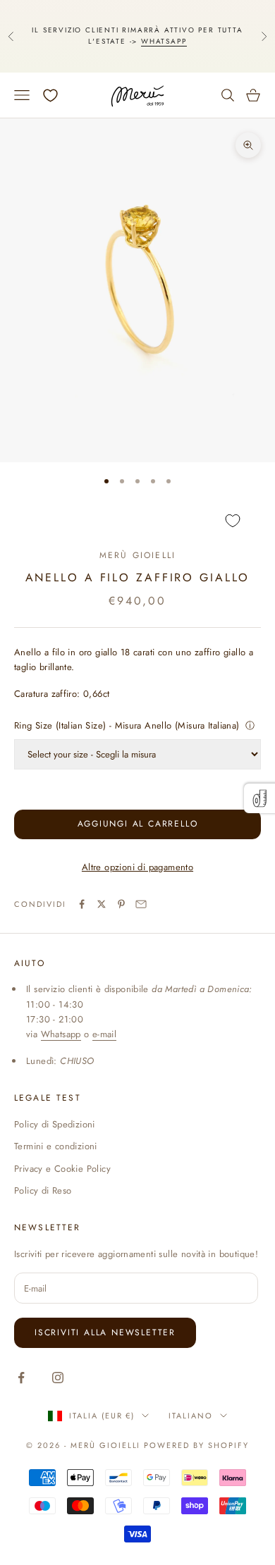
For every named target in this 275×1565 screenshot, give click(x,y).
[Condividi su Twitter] (101, 904)
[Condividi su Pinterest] (121, 904)
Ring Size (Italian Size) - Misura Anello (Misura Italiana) (127, 725)
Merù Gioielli (137, 555)
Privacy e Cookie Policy (62, 1168)
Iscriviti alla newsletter (105, 1332)
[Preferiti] (50, 95)
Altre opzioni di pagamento (137, 867)
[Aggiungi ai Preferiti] (137, 520)
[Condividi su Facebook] (81, 904)
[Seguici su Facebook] (21, 1378)
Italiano (191, 1415)
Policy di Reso (42, 1190)
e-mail (104, 1034)
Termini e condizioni (55, 1146)
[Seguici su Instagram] (58, 1378)
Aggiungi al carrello (138, 823)
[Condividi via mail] (141, 904)
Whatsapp (163, 41)
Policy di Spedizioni (54, 1124)
